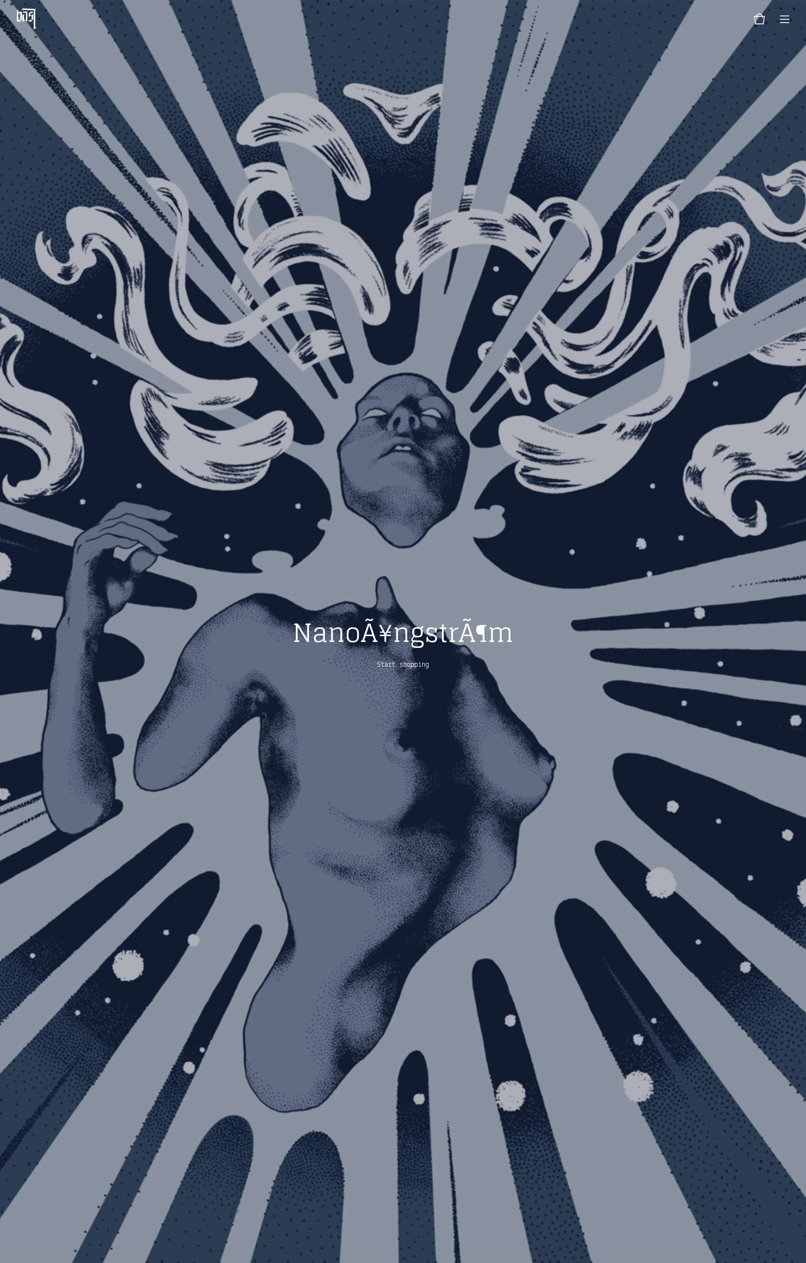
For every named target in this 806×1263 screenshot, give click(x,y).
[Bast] (27, 18)
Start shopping (403, 665)
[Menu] (784, 19)
